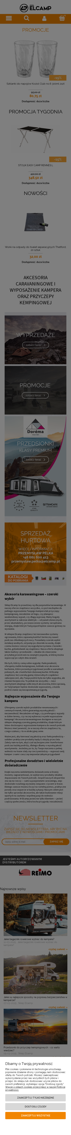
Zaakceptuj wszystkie (35, 1115)
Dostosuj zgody (35, 1106)
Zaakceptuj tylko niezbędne (35, 1097)
